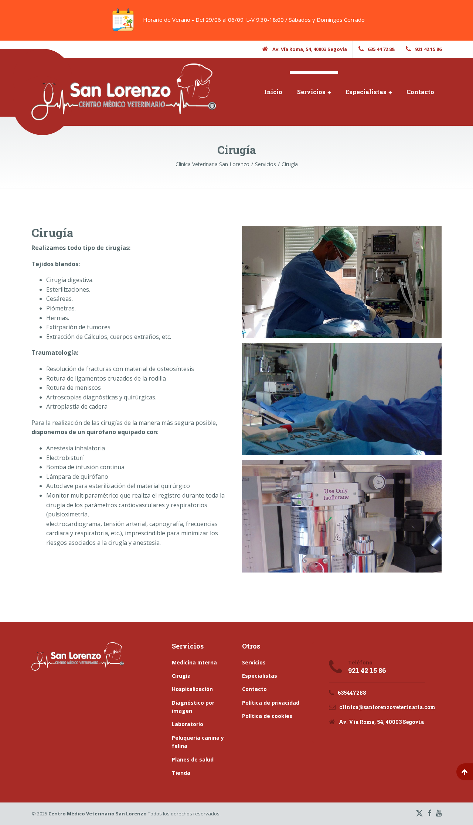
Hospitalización (192, 688)
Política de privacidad (270, 702)
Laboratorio (187, 724)
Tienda (181, 772)
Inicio (273, 92)
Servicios (311, 92)
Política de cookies (267, 715)
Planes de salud (193, 759)
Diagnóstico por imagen (193, 706)
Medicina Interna (194, 662)
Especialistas (366, 92)
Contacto (420, 92)
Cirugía (181, 675)
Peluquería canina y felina (198, 741)
